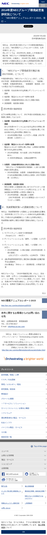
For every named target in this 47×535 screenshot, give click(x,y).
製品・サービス (8, 460)
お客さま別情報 (8, 455)
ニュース (5, 451)
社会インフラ (6, 423)
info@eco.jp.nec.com (16, 326)
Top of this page (40, 446)
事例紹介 (4, 394)
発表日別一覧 (6, 437)
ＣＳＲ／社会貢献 (8, 380)
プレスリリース (7, 369)
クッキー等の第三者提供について (11, 492)
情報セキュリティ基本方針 (10, 503)
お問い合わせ (5, 508)
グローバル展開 (7, 399)
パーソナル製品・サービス (11, 427)
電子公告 (4, 486)
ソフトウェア (6, 413)
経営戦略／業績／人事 (10, 375)
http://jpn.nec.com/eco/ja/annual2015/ (16, 305)
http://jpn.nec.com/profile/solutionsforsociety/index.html (23, 350)
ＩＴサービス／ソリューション (13, 403)
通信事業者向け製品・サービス (13, 418)
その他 (4, 432)
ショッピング (7, 464)
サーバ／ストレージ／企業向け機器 (15, 408)
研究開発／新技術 (8, 389)
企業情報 (5, 468)
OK (23, 532)
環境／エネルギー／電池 (11, 384)
